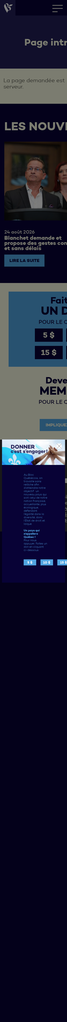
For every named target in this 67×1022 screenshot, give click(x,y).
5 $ (29, 562)
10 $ (46, 562)
